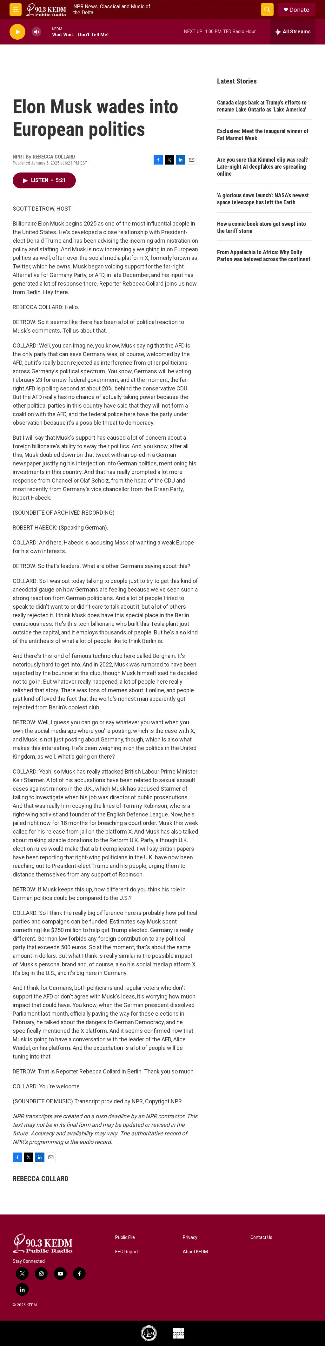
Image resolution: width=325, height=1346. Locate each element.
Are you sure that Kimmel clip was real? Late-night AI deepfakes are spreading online (262, 166)
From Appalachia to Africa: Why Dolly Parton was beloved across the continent (263, 255)
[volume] (36, 32)
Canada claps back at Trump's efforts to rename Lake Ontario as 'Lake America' (262, 106)
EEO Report (126, 1251)
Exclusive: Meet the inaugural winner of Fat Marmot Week (262, 134)
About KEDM (195, 1251)
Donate (299, 9)
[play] (17, 32)
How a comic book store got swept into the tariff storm (261, 227)
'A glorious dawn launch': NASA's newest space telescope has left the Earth (263, 199)
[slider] (47, 31)
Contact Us (261, 1237)
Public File (125, 1237)
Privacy (190, 1237)
